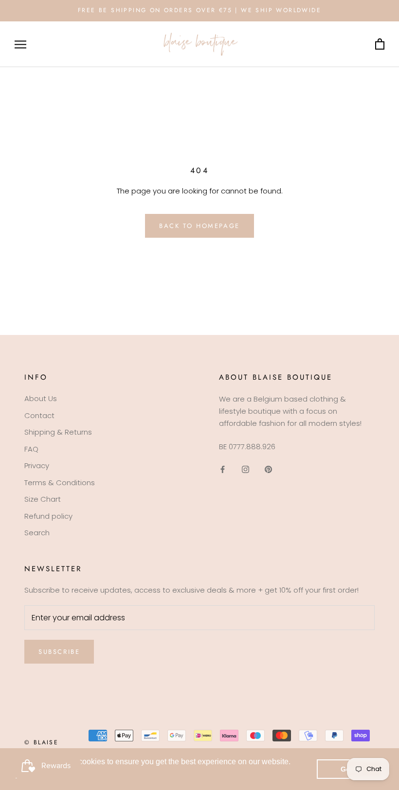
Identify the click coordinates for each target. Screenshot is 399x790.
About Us (40, 398)
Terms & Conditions (59, 482)
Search (37, 532)
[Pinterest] (268, 469)
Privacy (36, 465)
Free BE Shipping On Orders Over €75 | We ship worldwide (199, 10)
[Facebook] (222, 469)
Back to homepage (199, 225)
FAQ (31, 449)
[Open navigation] (20, 44)
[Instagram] (245, 469)
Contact (39, 415)
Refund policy (48, 516)
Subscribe (59, 651)
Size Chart (42, 499)
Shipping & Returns (58, 432)
